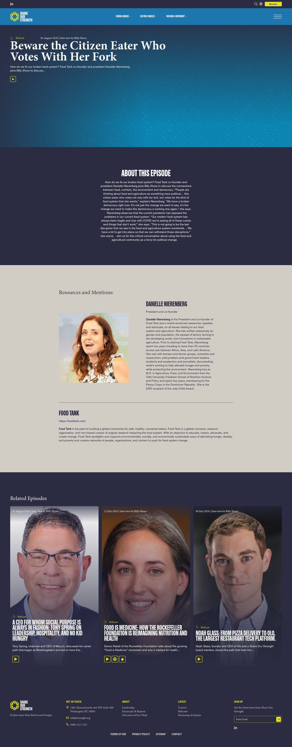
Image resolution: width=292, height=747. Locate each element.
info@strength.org (80, 718)
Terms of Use (118, 734)
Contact (177, 734)
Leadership (128, 707)
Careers (182, 707)
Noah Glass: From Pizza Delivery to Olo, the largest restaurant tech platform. (236, 636)
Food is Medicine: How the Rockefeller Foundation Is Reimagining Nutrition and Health (145, 633)
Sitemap (161, 734)
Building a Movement (175, 16)
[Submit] (278, 719)
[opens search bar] (256, 4)
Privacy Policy (141, 734)
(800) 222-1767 (78, 724)
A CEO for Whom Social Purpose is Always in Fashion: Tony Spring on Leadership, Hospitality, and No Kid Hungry (47, 631)
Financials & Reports (133, 711)
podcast (20, 38)
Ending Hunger (122, 16)
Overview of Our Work (134, 715)
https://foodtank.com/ (72, 421)
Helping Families (147, 16)
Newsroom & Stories (189, 715)
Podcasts (183, 711)
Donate (273, 4)
